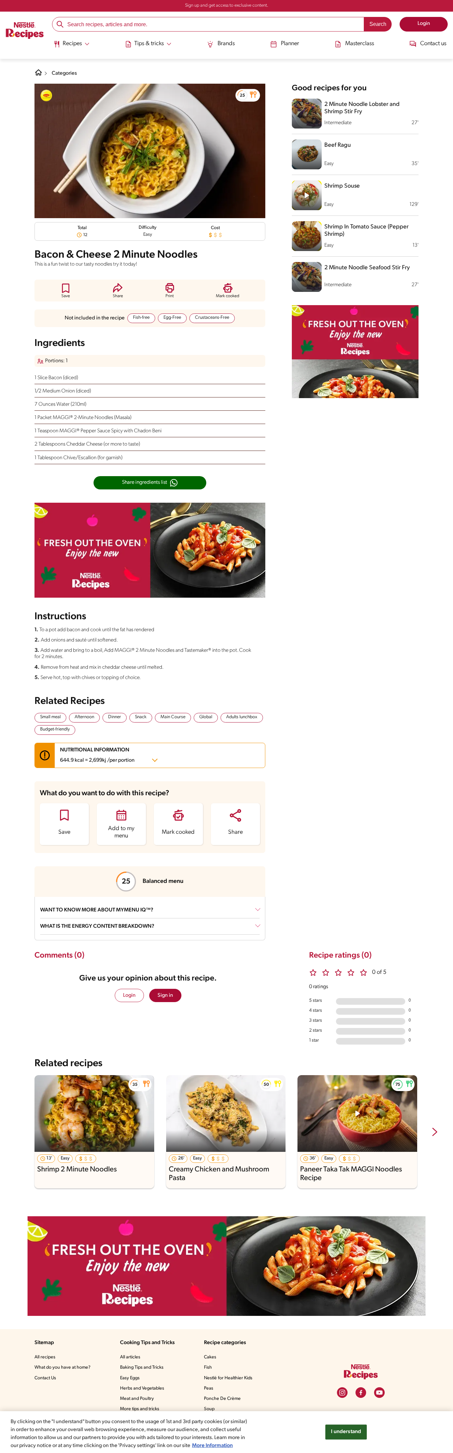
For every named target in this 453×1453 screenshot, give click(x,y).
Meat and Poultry (137, 1398)
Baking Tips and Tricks (141, 1367)
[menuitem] (71, 46)
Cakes (210, 1357)
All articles (130, 1357)
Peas (208, 1388)
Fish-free (141, 317)
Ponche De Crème (222, 1398)
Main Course (173, 717)
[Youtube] (379, 1392)
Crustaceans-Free (212, 317)
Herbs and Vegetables (142, 1388)
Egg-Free (172, 317)
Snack (141, 717)
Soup (209, 1409)
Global (205, 717)
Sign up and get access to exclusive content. (226, 5)
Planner (290, 44)
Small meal (50, 717)
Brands (226, 44)
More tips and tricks (139, 1409)
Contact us (433, 44)
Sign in (165, 995)
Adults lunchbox (241, 717)
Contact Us (45, 1378)
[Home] (24, 31)
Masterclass (359, 44)
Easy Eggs (130, 1378)
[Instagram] (342, 1392)
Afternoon (84, 717)
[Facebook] (360, 1392)
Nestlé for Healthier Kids (228, 1378)
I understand (346, 1431)
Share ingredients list (144, 482)
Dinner (114, 717)
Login (129, 995)
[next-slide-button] (435, 1132)
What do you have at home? (62, 1367)
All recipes (44, 1357)
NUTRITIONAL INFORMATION (97, 755)
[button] (247, 95)
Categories (64, 73)
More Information (212, 1445)
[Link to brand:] (46, 95)
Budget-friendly (55, 729)
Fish (208, 1367)
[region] (226, 1432)
